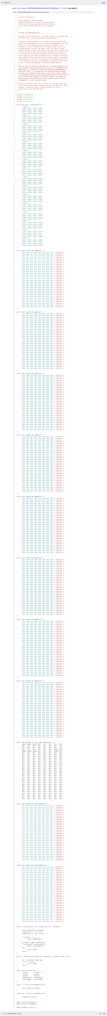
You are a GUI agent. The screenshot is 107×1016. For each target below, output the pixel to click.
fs (62, 8)
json (104, 1013)
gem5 (15, 8)
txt (100, 1013)
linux (24, 8)
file (46, 12)
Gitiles (10, 1013)
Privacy (15, 1013)
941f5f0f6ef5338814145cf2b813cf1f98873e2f (43, 8)
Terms (19, 1013)
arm (19, 8)
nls (66, 8)
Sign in (103, 2)
